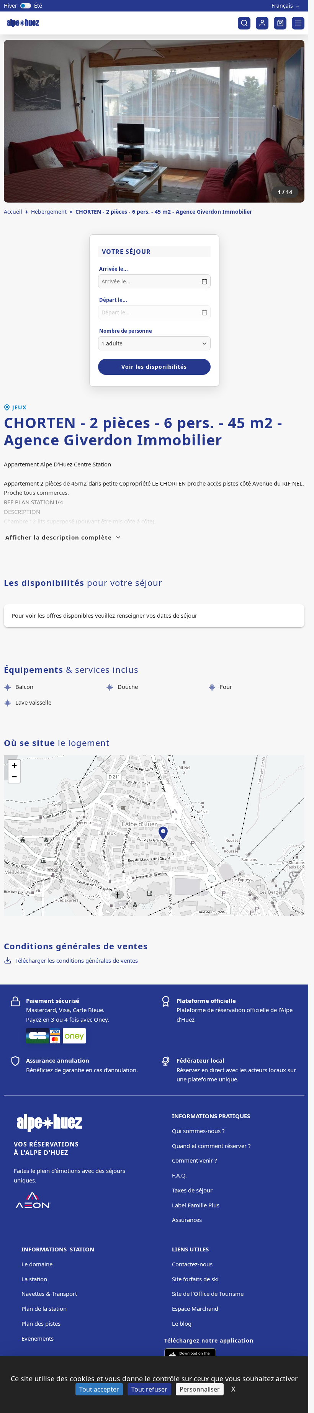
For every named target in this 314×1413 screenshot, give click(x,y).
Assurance (185, 1219)
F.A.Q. (179, 1175)
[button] (163, 841)
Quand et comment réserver (209, 1146)
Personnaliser (200, 1389)
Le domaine (36, 1264)
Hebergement (49, 211)
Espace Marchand (195, 1308)
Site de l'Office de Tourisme (208, 1293)
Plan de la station (44, 1308)
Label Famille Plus (195, 1205)
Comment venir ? (194, 1160)
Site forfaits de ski (195, 1279)
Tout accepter (99, 1389)
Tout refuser (149, 1389)
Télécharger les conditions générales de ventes (76, 960)
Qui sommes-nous (196, 1131)
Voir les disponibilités (154, 366)
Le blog (181, 1323)
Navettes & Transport (49, 1293)
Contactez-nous (192, 1264)
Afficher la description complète (58, 537)
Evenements (37, 1338)
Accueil (13, 211)
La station (34, 1279)
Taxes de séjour (192, 1190)
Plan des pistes (41, 1323)
